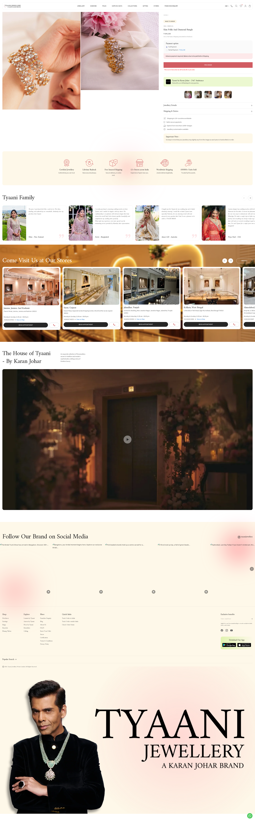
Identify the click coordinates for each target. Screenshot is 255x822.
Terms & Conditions (46, 641)
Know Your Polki (45, 631)
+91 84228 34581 (189, 319)
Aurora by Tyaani (29, 621)
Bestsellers (27, 628)
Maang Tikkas (6, 631)
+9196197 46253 (69, 319)
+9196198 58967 (249, 319)
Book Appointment (26, 325)
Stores (42, 634)
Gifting (26, 631)
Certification (44, 637)
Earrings (4, 621)
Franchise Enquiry (45, 618)
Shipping (175, 37)
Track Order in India (68, 618)
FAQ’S (42, 628)
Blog (41, 621)
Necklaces (5, 618)
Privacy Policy (44, 644)
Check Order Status (68, 624)
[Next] (252, 569)
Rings (4, 624)
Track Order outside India (70, 621)
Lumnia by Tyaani (29, 618)
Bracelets (5, 628)
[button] (236, 6)
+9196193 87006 (9, 320)
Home (166, 15)
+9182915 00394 (129, 319)
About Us (43, 624)
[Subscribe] (252, 619)
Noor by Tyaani (28, 624)
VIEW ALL (244, 261)
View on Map (20, 320)
